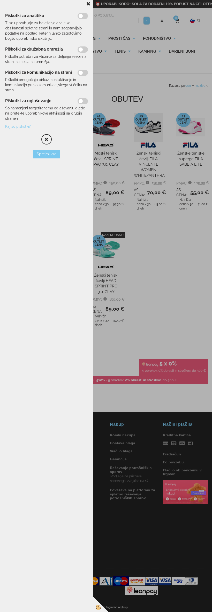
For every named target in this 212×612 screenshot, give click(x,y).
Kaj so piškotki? (18, 126)
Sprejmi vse (46, 154)
